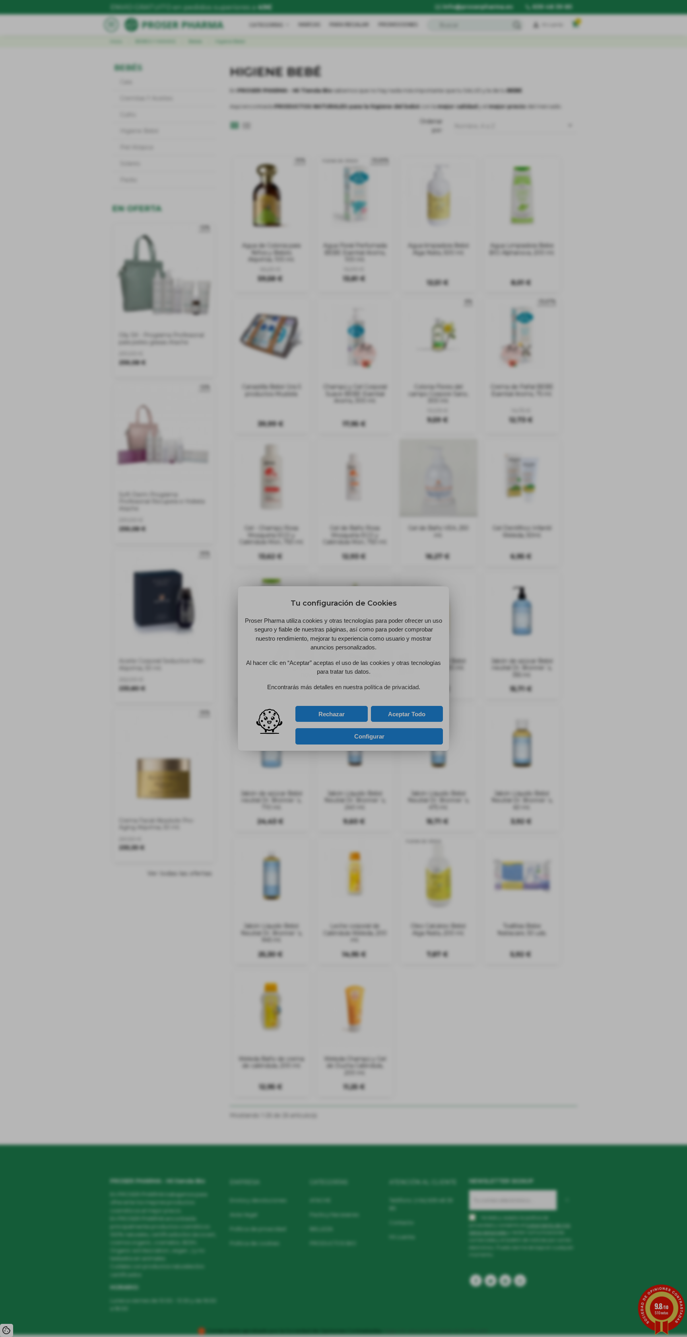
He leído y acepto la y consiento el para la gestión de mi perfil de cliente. (334, 703)
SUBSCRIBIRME (381, 691)
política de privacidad (321, 701)
